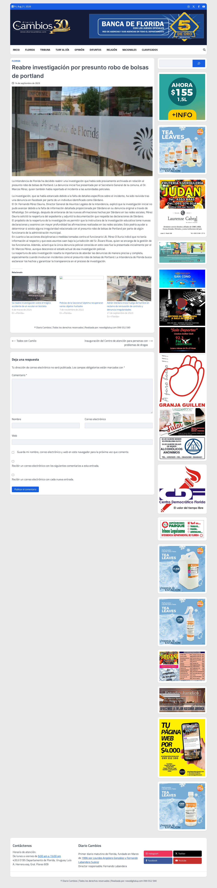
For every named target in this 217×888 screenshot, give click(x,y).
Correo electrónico (95, 419)
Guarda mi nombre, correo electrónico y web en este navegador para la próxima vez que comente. (73, 452)
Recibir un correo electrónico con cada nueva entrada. (43, 479)
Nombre (16, 419)
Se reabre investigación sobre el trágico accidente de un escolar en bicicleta (31, 304)
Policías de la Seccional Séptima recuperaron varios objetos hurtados (81, 304)
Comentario (19, 375)
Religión (112, 50)
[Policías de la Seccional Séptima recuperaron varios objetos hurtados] (82, 288)
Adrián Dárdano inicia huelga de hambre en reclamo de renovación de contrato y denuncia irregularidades (128, 306)
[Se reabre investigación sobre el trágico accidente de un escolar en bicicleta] (34, 288)
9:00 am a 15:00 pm (49, 856)
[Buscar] (199, 63)
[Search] (204, 49)
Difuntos (95, 50)
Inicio (16, 50)
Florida (30, 50)
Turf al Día (62, 50)
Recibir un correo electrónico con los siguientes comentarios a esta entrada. (55, 466)
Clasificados (150, 50)
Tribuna (45, 50)
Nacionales (129, 50)
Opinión (79, 50)
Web (14, 436)
